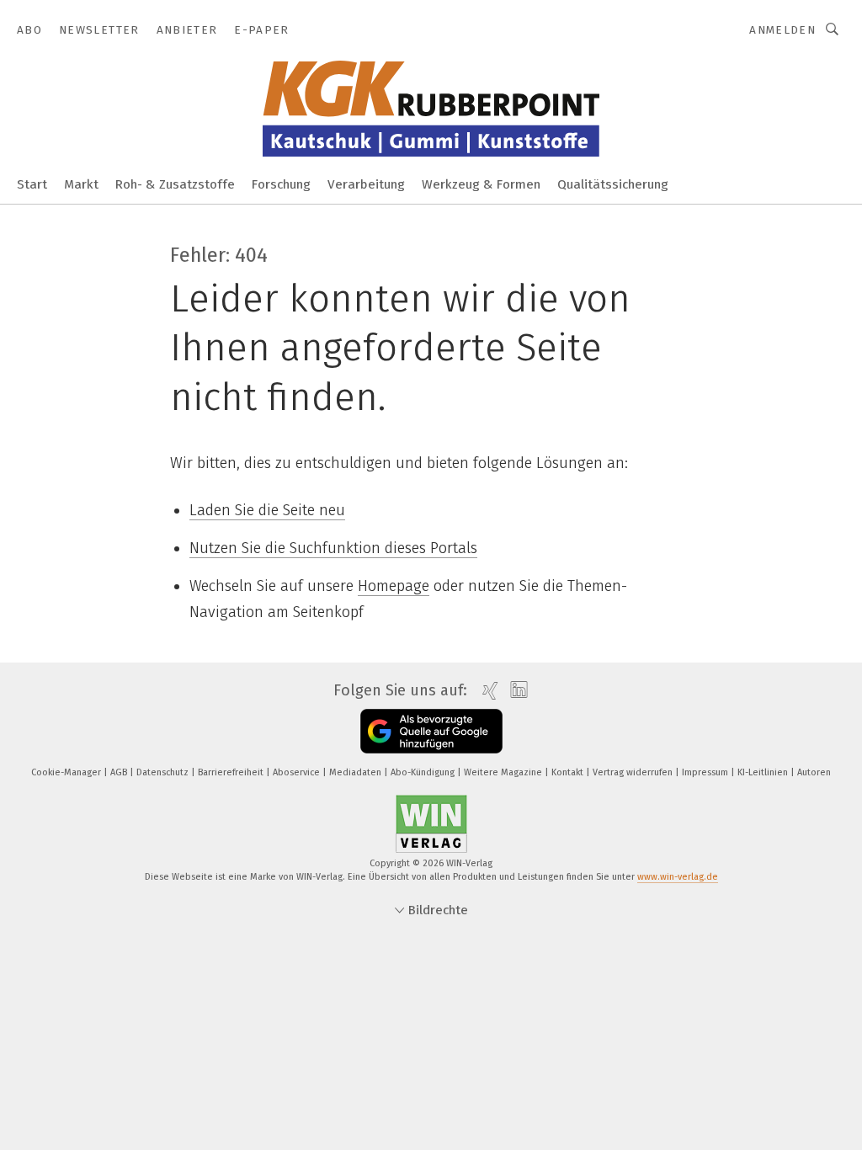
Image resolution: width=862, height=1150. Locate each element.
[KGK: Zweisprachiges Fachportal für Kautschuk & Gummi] (32, 183)
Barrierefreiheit (232, 772)
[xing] (486, 690)
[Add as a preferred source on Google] (431, 731)
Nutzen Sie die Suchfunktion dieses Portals (333, 548)
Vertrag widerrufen (634, 772)
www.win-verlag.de (677, 876)
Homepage (393, 586)
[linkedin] (514, 690)
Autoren (814, 772)
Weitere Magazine (504, 772)
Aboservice (297, 772)
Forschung (281, 184)
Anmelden (782, 30)
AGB (120, 772)
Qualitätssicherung (612, 184)
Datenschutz (163, 772)
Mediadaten (356, 772)
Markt (81, 184)
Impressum (706, 772)
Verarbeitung (366, 184)
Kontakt (568, 772)
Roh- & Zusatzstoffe (175, 184)
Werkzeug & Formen (481, 184)
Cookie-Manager (67, 772)
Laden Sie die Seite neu (267, 510)
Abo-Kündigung (424, 772)
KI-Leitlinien (763, 772)
